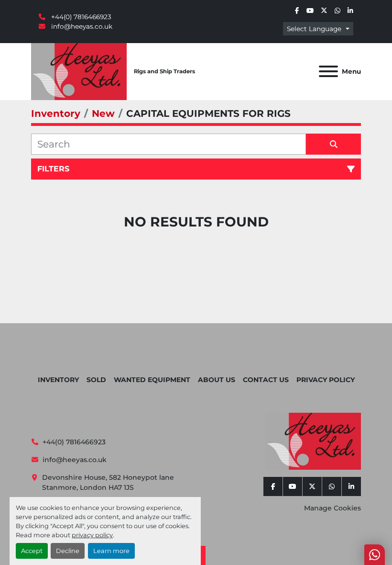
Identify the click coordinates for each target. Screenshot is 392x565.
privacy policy (92, 535)
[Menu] (328, 71)
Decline (67, 550)
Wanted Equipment (152, 379)
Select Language (314, 29)
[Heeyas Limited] (313, 440)
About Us (216, 379)
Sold (96, 379)
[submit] (333, 144)
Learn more (111, 550)
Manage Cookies (332, 508)
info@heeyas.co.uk (80, 26)
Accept (32, 550)
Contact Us (266, 379)
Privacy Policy (325, 379)
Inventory (58, 379)
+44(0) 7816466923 (80, 17)
